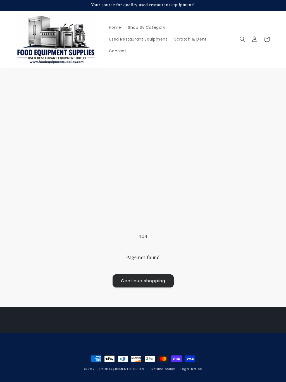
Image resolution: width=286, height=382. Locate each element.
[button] (242, 39)
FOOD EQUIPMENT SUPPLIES (122, 369)
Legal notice (191, 369)
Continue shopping (143, 281)
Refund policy (163, 369)
